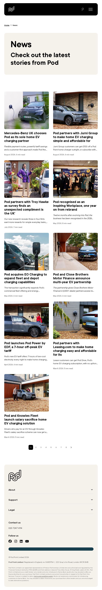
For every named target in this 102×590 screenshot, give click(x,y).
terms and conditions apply (43, 576)
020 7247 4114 (15, 528)
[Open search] (82, 9)
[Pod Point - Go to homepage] (11, 8)
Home (6, 25)
